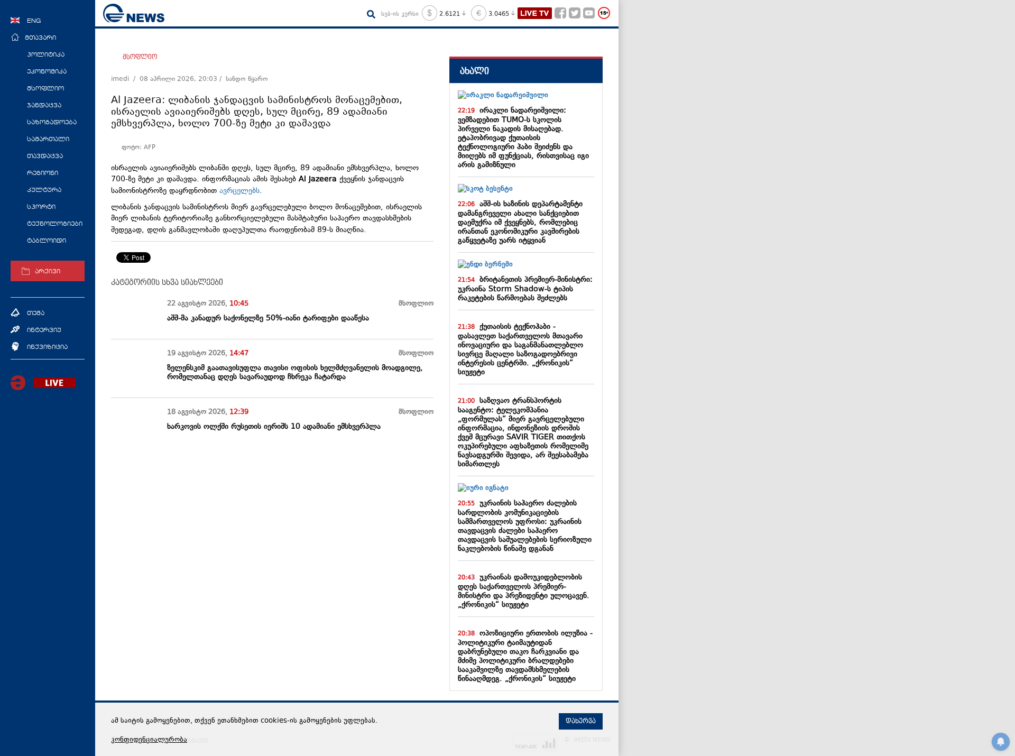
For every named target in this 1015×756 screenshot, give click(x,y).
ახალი (474, 71)
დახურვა (581, 721)
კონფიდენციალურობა (149, 740)
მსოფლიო (140, 57)
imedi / (125, 79)
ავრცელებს (239, 191)
